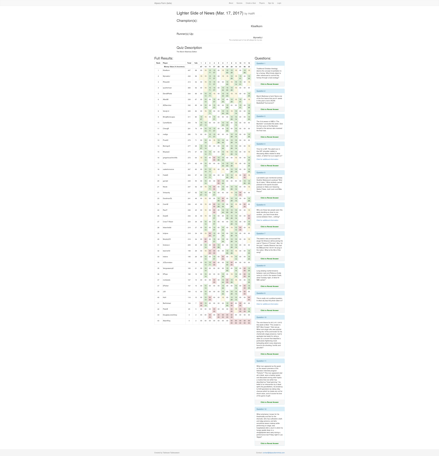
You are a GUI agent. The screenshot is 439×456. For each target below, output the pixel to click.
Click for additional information (267, 159)
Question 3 (261, 116)
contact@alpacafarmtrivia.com (274, 452)
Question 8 (261, 265)
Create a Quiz (251, 3)
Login (279, 3)
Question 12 (261, 409)
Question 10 (261, 317)
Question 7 (261, 233)
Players (262, 3)
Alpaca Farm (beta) (163, 2)
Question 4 (261, 143)
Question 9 (261, 293)
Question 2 (261, 91)
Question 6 (261, 204)
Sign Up (271, 3)
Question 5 (261, 172)
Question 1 (261, 63)
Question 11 (261, 361)
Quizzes (239, 3)
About (231, 3)
